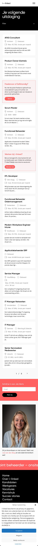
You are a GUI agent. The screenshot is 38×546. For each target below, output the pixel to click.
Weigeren (19, 535)
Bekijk (10, 99)
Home (5, 475)
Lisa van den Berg (8, 453)
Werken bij (10, 167)
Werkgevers (9, 485)
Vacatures (8, 489)
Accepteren (19, 531)
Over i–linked (10, 478)
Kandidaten (9, 482)
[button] (35, 505)
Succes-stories (11, 495)
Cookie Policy (18, 544)
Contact (7, 499)
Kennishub (8, 492)
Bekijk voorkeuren (19, 540)
